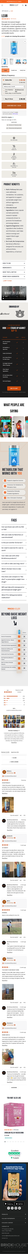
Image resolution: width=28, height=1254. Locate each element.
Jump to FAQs (8, 281)
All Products (5, 11)
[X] (12, 1208)
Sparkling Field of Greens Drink (14, 1133)
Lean (11, 11)
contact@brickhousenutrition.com (11, 1235)
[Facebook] (8, 1208)
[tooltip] (19, 730)
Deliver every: (6, 84)
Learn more (14, 122)
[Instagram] (15, 1208)
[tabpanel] (14, 1121)
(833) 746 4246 (5, 1233)
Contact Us (5, 1238)
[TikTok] (19, 1208)
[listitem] (14, 528)
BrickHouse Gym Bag (19, 90)
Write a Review (16, 762)
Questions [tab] (15, 752)
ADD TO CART (14, 388)
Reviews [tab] (5, 752)
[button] (6, 426)
